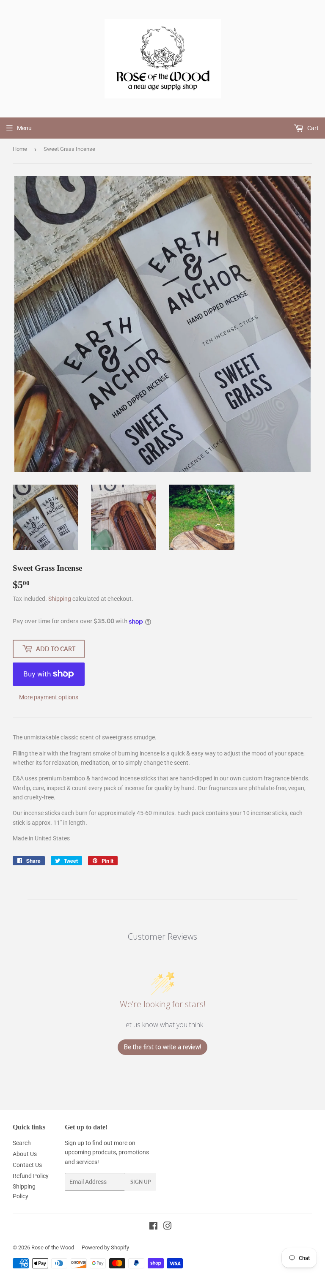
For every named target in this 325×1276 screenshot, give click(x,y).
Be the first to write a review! (162, 1047)
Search (22, 1143)
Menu (24, 128)
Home (20, 149)
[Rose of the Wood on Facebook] (153, 1227)
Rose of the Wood (52, 1247)
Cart (312, 128)
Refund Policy (31, 1175)
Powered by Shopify (105, 1247)
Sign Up (140, 1182)
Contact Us (27, 1164)
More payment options (48, 697)
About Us (25, 1154)
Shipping (59, 598)
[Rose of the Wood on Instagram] (167, 1227)
